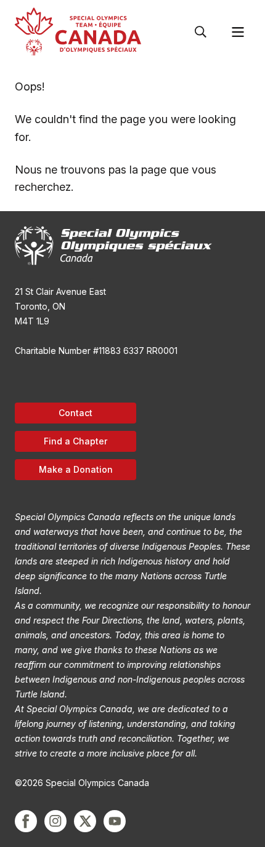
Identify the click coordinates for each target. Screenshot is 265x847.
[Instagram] (55, 821)
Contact (75, 412)
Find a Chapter (75, 441)
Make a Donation (76, 469)
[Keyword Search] (201, 32)
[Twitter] (85, 821)
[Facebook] (26, 821)
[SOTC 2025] (78, 31)
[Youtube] (115, 821)
